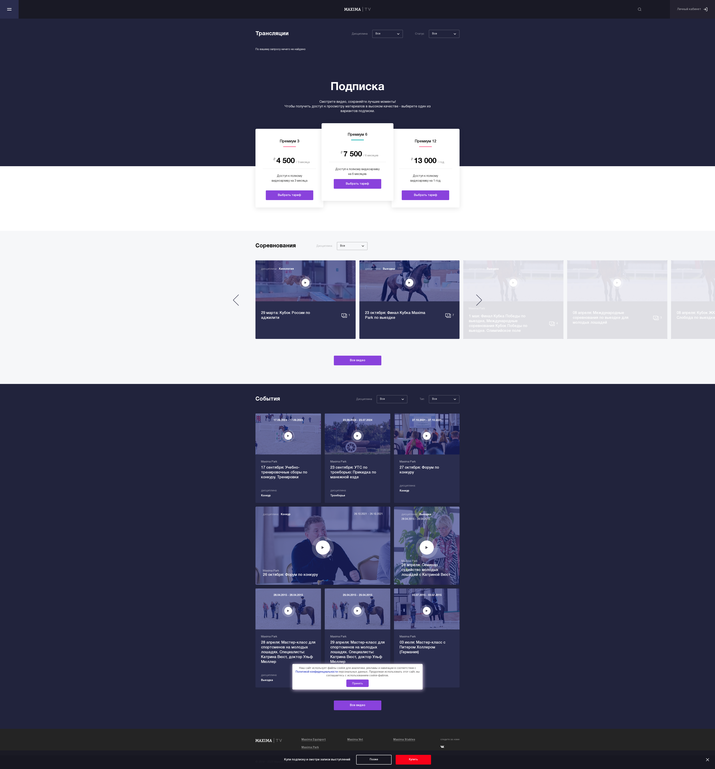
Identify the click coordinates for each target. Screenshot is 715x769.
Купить (413, 759)
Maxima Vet (355, 739)
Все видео (357, 360)
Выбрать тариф (289, 195)
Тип (422, 399)
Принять (357, 683)
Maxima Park (310, 747)
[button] (235, 302)
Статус (419, 34)
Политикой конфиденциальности (317, 671)
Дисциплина (360, 34)
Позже (374, 759)
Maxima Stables (404, 739)
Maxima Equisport (313, 739)
